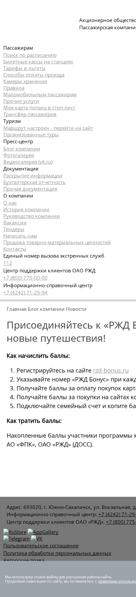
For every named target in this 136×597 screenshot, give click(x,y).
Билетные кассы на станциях (38, 61)
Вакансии (15, 222)
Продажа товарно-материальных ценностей (57, 242)
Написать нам (20, 235)
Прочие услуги (21, 101)
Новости (76, 309)
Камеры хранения (25, 81)
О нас (10, 202)
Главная (16, 309)
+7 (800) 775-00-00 (25, 277)
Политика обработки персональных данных (57, 553)
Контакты (14, 248)
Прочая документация (30, 188)
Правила (13, 87)
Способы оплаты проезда (33, 74)
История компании (26, 209)
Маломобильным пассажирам (40, 94)
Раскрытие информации (32, 175)
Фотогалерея (18, 155)
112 (7, 263)
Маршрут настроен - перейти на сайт (48, 128)
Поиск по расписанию (29, 55)
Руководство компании (31, 216)
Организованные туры (31, 134)
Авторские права (23, 560)
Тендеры (13, 229)
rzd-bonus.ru (111, 370)
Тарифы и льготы (24, 68)
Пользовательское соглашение (41, 545)
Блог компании (21, 148)
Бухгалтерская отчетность (34, 182)
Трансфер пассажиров (29, 114)
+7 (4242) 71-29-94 (25, 292)
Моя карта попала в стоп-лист (39, 107)
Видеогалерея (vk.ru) (27, 161)
